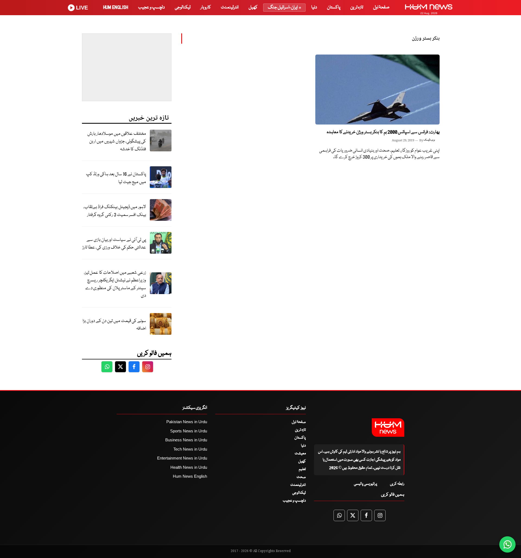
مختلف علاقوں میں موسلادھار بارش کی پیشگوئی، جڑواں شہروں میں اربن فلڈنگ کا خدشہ (116, 141)
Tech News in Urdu (190, 449)
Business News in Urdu (186, 440)
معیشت (300, 454)
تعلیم (302, 469)
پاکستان (333, 7)
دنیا (314, 7)
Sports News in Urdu (188, 431)
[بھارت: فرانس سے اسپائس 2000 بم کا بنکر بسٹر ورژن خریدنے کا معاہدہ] (377, 90)
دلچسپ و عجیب (151, 7)
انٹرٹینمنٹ (230, 7)
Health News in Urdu (188, 467)
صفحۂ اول (381, 7)
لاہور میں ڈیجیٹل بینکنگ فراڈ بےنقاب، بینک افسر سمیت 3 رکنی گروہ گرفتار (114, 211)
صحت (301, 477)
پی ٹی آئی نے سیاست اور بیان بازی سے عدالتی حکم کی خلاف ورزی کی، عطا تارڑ (114, 244)
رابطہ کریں (397, 484)
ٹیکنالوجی (182, 7)
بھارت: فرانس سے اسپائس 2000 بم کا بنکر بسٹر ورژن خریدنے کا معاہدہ (383, 132)
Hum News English (190, 476)
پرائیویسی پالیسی (365, 484)
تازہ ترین (356, 7)
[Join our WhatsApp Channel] (507, 544)
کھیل (253, 7)
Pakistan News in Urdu (186, 421)
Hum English (115, 7)
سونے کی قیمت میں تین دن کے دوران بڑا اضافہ (114, 325)
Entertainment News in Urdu (182, 458)
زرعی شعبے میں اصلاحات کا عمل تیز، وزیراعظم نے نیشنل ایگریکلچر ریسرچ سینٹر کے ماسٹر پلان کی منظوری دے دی (115, 284)
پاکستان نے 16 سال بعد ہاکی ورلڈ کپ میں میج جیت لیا (116, 178)
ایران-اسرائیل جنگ (283, 7)
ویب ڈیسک (429, 140)
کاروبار (206, 7)
